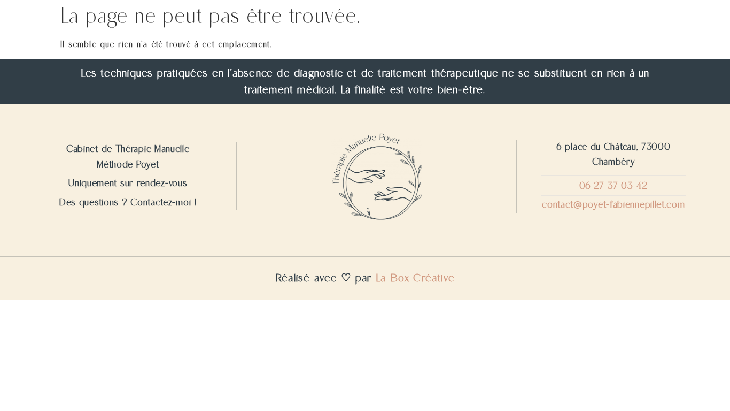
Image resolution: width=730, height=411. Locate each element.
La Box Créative (415, 278)
